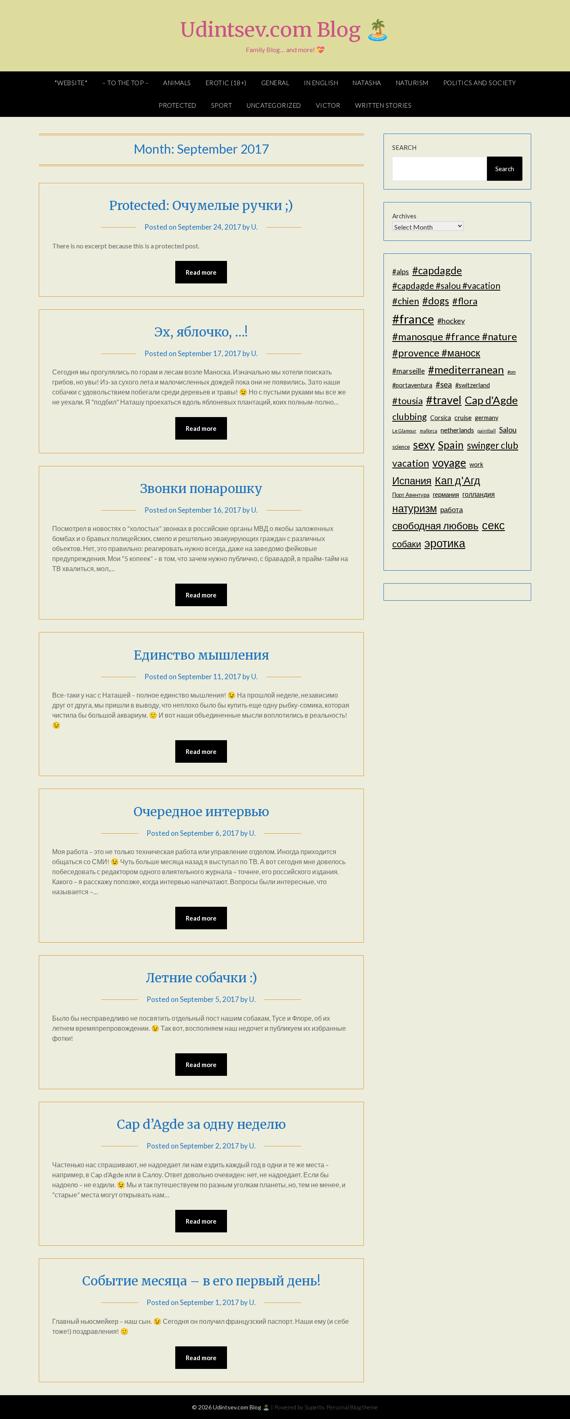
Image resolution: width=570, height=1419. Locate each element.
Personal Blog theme (352, 1407)
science (401, 446)
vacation (410, 463)
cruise (463, 417)
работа (451, 509)
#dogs (435, 300)
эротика (444, 543)
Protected (178, 105)
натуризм (414, 508)
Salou (508, 429)
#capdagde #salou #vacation (446, 285)
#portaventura (412, 385)
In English (321, 82)
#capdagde (437, 270)
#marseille (408, 371)
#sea (444, 384)
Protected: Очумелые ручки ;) (201, 205)
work (476, 464)
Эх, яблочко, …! (201, 332)
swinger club (492, 445)
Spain (451, 445)
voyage (449, 462)
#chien (405, 300)
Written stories (383, 105)
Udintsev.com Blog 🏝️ (285, 29)
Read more (201, 272)
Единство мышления (201, 655)
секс (493, 525)
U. (254, 227)
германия (446, 494)
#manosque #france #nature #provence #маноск (454, 344)
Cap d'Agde (491, 400)
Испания (411, 480)
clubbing (409, 416)
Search (404, 147)
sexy (424, 444)
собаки (406, 543)
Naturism (412, 82)
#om (511, 371)
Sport (221, 105)
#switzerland (472, 385)
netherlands (457, 430)
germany (486, 417)
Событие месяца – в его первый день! (201, 1281)
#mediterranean (466, 369)
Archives (404, 216)
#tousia (407, 400)
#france (413, 318)
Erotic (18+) (226, 82)
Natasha (367, 82)
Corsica (440, 417)
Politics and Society (479, 82)
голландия (478, 494)
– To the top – (125, 82)
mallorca (428, 430)
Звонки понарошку (201, 488)
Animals (177, 82)
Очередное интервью (201, 812)
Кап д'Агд (457, 480)
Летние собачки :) (201, 978)
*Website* (71, 82)
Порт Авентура (410, 494)
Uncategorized (274, 105)
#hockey (451, 320)
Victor (328, 105)
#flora (464, 300)
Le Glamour (404, 430)
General (275, 82)
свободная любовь (435, 525)
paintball (486, 430)
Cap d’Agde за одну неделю (201, 1124)
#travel (444, 400)
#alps (400, 271)
